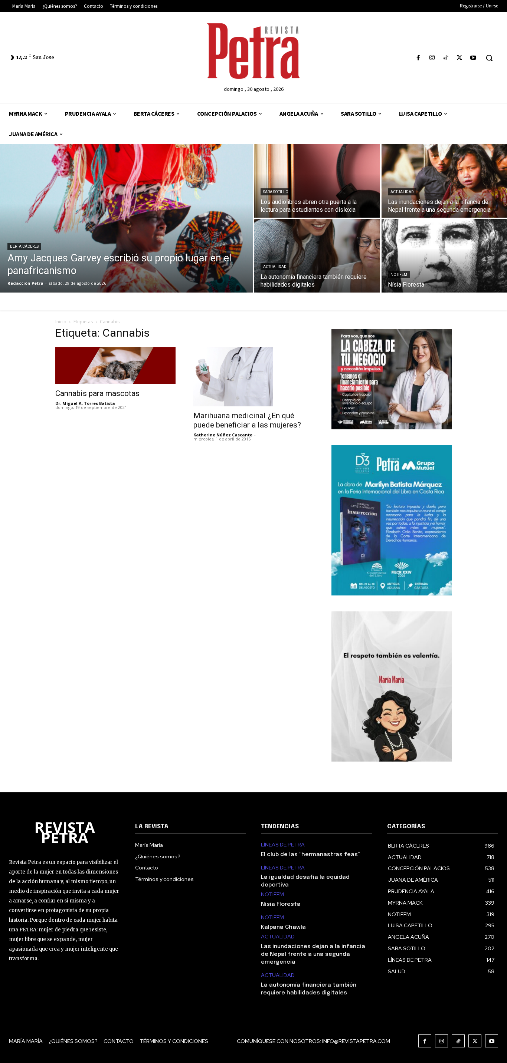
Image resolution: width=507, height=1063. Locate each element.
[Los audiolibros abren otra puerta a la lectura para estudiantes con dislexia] (317, 181)
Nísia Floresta (281, 904)
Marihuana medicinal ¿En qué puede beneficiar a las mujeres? (247, 420)
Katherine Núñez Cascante (222, 435)
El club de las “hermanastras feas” (310, 855)
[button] (489, 58)
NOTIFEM (398, 275)
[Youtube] (473, 58)
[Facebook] (418, 58)
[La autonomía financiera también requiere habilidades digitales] (317, 256)
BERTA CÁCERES (24, 246)
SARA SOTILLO (275, 192)
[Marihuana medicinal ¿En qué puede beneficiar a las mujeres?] (253, 376)
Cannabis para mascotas (97, 393)
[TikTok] (446, 58)
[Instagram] (432, 58)
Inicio (60, 321)
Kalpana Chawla (283, 927)
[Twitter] (460, 58)
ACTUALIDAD (402, 192)
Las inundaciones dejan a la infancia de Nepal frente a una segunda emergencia (313, 954)
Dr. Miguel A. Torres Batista (85, 403)
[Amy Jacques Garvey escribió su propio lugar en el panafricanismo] (126, 218)
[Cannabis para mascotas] (115, 365)
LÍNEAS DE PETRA (283, 845)
